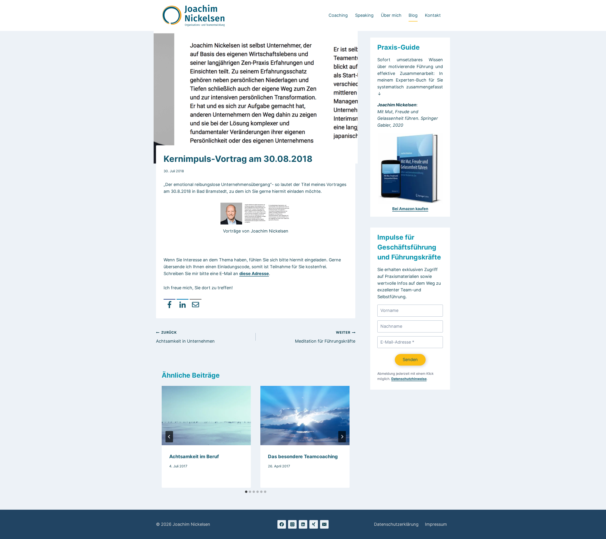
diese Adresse (254, 273)
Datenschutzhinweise (409, 379)
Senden (410, 359)
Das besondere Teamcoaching (303, 456)
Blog (413, 15)
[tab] (246, 492)
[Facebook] (169, 305)
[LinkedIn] (182, 305)
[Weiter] (342, 436)
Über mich (391, 15)
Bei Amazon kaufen (410, 208)
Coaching (338, 15)
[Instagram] (292, 524)
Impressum (436, 524)
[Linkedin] (303, 524)
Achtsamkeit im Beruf (194, 456)
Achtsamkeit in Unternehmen (185, 337)
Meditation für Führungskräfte (325, 337)
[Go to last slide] (169, 436)
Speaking (364, 15)
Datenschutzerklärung (396, 524)
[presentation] (206, 415)
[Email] (195, 305)
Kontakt (433, 15)
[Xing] (313, 524)
